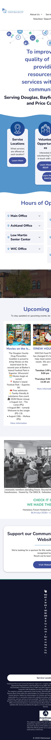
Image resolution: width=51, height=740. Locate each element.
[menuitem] (36, 14)
